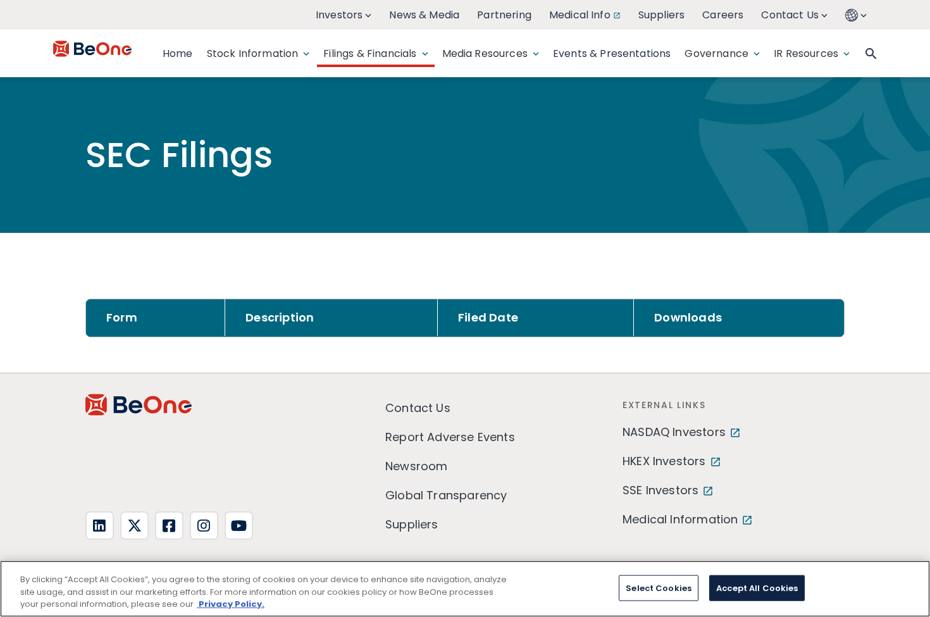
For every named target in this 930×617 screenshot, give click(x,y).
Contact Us (417, 408)
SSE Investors (660, 490)
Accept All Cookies (757, 588)
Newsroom (416, 466)
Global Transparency (446, 495)
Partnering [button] (504, 15)
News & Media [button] (424, 15)
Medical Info (580, 15)
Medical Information (680, 519)
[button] (857, 15)
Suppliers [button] (661, 15)
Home (178, 53)
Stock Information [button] (253, 53)
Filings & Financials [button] (369, 53)
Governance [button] (716, 53)
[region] (465, 589)
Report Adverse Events (450, 437)
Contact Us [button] (790, 15)
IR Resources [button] (806, 53)
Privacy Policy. (230, 604)
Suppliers (411, 524)
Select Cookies (658, 588)
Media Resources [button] (485, 53)
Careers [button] (722, 15)
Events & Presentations (612, 53)
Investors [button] (339, 15)
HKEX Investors (664, 461)
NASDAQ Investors (674, 432)
